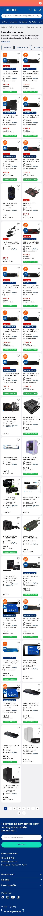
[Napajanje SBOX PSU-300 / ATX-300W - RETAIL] (32, 416)
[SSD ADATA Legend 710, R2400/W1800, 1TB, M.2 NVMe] (11, 661)
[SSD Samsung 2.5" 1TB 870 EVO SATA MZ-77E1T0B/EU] (11, 116)
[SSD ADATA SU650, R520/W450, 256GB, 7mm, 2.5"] (32, 661)
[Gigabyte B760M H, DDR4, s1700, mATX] (11, 416)
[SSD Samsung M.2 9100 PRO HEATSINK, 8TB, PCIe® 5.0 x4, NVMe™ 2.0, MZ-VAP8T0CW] (32, 330)
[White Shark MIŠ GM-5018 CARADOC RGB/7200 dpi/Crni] (11, 201)
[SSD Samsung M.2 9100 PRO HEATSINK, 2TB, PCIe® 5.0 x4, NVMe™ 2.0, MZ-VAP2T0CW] (11, 374)
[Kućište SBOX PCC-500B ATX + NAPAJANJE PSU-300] (11, 783)
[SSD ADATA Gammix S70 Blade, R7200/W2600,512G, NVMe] (32, 576)
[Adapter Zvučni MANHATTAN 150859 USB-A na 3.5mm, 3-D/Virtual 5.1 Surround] (32, 535)
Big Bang (14, 78)
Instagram (7, 897)
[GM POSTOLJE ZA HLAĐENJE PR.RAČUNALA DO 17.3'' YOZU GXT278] (32, 201)
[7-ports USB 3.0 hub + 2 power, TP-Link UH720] (32, 703)
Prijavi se (22, 844)
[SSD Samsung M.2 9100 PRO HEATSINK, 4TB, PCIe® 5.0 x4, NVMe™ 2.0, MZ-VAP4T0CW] (32, 374)
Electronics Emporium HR (12, 425)
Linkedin (18, 897)
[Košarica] (40, 10)
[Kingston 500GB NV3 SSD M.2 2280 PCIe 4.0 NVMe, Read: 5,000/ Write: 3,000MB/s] (11, 456)
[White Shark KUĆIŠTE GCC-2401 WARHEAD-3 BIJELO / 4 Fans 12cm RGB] (32, 456)
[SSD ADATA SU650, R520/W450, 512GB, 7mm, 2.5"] (11, 703)
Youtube (13, 897)
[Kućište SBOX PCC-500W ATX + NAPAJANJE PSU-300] (32, 744)
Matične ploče (22, 47)
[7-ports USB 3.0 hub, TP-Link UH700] (11, 744)
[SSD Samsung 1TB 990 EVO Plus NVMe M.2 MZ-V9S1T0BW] (11, 72)
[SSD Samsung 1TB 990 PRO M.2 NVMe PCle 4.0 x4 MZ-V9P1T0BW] (32, 72)
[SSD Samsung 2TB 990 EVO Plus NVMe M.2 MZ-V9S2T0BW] (32, 116)
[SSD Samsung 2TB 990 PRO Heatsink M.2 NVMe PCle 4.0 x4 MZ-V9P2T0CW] (32, 243)
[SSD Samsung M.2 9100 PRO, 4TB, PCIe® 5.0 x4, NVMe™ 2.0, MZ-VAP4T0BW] (11, 330)
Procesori (7, 47)
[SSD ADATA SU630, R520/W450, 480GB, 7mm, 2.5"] (11, 618)
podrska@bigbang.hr (9, 861)
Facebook (2, 897)
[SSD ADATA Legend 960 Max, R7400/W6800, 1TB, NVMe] (32, 618)
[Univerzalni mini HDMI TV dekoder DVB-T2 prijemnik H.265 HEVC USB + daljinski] (32, 495)
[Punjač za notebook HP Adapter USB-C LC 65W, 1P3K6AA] (11, 243)
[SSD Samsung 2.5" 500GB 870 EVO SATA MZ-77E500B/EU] (11, 576)
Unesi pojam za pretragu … (18, 16)
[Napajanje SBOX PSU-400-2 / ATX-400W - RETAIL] (11, 535)
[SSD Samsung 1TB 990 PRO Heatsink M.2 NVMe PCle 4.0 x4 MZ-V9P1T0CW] (32, 160)
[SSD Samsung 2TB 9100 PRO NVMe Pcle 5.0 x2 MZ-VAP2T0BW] (11, 286)
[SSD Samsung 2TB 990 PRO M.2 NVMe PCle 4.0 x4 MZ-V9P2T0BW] (11, 160)
